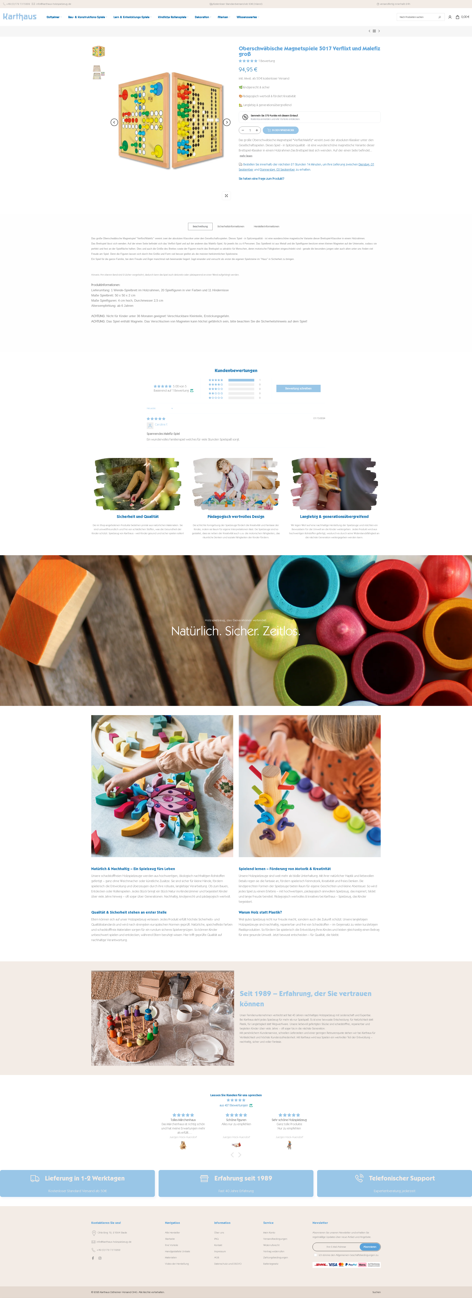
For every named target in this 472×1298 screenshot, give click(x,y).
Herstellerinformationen (266, 226)
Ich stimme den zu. (349, 1255)
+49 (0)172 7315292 (18, 4)
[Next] (226, 122)
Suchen (376, 1292)
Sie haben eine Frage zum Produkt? (261, 178)
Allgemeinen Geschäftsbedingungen (355, 1255)
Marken (223, 17)
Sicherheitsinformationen (230, 226)
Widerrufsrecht (271, 1245)
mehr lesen (246, 155)
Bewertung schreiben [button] (298, 388)
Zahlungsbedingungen (275, 1257)
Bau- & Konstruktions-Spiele (86, 17)
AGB (216, 1257)
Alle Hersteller (172, 1232)
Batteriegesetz (270, 1263)
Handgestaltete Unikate (177, 1251)
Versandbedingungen (275, 1238)
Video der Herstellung (177, 1263)
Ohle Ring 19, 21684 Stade (112, 1232)
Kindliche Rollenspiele (172, 17)
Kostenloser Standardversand (229, 4)
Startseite (170, 1238)
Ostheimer (53, 17)
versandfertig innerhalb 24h (395, 4)
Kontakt (218, 1245)
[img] (156, 419)
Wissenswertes (247, 17)
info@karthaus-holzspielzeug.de (53, 4)
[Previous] (114, 122)
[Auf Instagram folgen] (100, 1258)
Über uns (219, 1232)
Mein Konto (269, 1232)
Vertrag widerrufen (273, 1251)
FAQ (216, 1238)
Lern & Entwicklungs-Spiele (131, 17)
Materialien (171, 1257)
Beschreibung (200, 226)
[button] (248, 61)
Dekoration (202, 17)
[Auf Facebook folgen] (93, 1258)
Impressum (220, 1251)
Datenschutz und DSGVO (228, 1263)
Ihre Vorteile (171, 1245)
